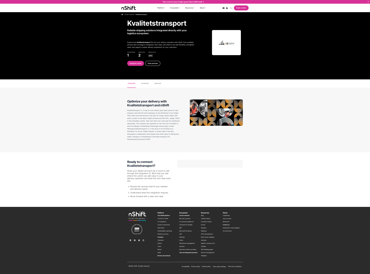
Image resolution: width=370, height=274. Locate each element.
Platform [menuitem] (161, 213)
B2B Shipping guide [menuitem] (207, 249)
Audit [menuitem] (159, 252)
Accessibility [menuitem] (186, 266)
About (202, 8)
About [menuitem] (225, 213)
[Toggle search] (230, 8)
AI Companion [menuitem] (162, 221)
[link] (137, 216)
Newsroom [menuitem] (226, 221)
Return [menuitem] (160, 249)
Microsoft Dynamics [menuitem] (185, 231)
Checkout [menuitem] (161, 240)
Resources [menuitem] (205, 213)
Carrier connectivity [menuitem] (164, 225)
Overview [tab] (131, 83)
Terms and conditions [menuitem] (234, 266)
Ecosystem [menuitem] (183, 213)
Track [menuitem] (159, 246)
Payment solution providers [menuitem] (187, 249)
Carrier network (129, 14)
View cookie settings (219, 266)
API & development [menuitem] (207, 234)
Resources (189, 8)
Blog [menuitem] (202, 215)
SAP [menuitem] (180, 234)
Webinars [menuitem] (204, 231)
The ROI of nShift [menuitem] (163, 218)
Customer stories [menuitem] (206, 221)
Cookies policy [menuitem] (206, 266)
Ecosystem (174, 8)
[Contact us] (224, 8)
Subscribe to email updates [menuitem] (231, 228)
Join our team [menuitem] (227, 218)
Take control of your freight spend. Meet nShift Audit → (183, 2)
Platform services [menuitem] (163, 234)
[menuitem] (164, 215)
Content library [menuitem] (205, 218)
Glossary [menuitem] (203, 228)
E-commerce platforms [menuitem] (186, 221)
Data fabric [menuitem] (161, 228)
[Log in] (227, 8)
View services (153, 63)
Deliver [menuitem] (160, 243)
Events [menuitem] (203, 225)
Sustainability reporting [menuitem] (165, 231)
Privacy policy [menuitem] (195, 266)
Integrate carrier (135, 63)
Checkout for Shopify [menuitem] (186, 225)
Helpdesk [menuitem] (204, 255)
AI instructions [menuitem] (227, 231)
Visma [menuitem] (181, 240)
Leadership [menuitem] (226, 215)
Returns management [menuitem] (207, 252)
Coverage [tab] (145, 83)
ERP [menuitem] (180, 228)
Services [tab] (157, 83)
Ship (150, 55)
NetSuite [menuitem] (182, 237)
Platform (160, 8)
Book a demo (241, 8)
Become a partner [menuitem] (184, 218)
